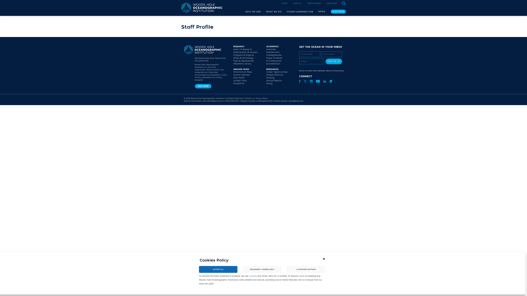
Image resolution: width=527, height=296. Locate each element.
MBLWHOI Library (242, 63)
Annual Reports (274, 80)
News (321, 11)
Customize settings (306, 269)
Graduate (271, 49)
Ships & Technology (243, 58)
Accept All (218, 269)
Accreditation (273, 63)
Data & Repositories (243, 61)
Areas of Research (242, 49)
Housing (270, 77)
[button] (324, 258)
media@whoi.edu (295, 101)
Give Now (338, 11)
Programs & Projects (243, 55)
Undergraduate (273, 55)
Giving (269, 83)
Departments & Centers (245, 52)
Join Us (297, 3)
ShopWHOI (238, 83)
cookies (253, 276)
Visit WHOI (238, 77)
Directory (332, 3)
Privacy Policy (338, 71)
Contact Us (249, 98)
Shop (284, 3)
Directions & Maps (242, 72)
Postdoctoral (272, 52)
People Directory (274, 75)
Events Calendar (241, 75)
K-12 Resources (273, 61)
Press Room (314, 3)
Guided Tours (240, 80)
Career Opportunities (277, 72)
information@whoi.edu (212, 101)
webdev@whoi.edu (264, 101)
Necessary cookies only (262, 269)
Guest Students (274, 58)
